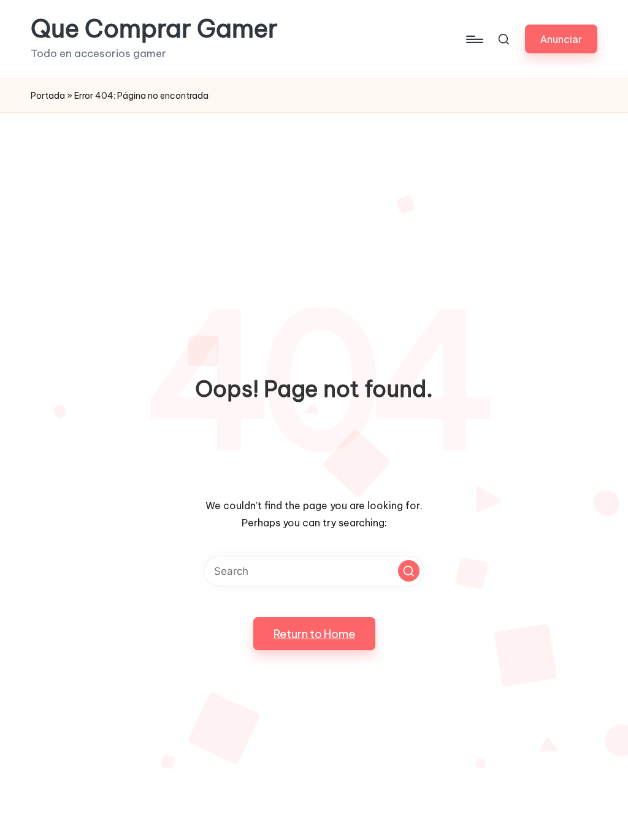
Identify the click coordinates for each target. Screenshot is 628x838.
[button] (561, 39)
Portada (48, 95)
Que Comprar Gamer (154, 28)
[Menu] (473, 39)
